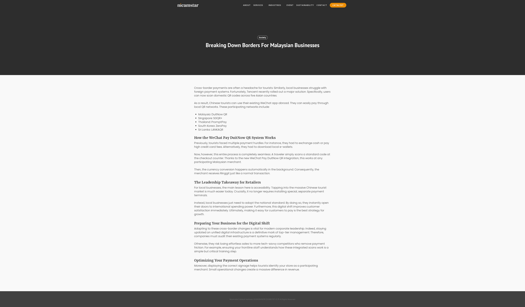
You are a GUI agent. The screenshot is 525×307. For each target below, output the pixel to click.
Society (262, 37)
